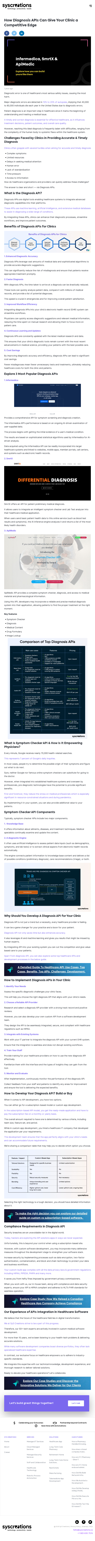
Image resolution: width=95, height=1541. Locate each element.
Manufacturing (55, 1473)
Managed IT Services (35, 1441)
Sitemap (85, 1526)
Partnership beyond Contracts (73, 1423)
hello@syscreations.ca (83, 1530)
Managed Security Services (34, 1456)
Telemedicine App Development (56, 1480)
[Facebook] (6, 33)
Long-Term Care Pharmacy (56, 1448)
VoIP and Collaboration (36, 1462)
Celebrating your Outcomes (31, 1423)
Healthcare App (55, 1441)
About (6, 1447)
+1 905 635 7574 (85, 1533)
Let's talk (76, 1403)
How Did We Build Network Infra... (79, 1474)
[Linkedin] (21, 33)
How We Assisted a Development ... (79, 1482)
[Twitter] (14, 33)
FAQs (91, 1526)
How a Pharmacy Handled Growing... (79, 1443)
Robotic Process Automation (33, 1477)
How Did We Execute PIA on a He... (80, 1497)
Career (7, 1452)
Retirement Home (56, 1455)
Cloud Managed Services (33, 1448)
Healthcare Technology (31, 1469)
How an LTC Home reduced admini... (79, 1466)
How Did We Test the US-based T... (80, 1505)
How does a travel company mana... (79, 1451)
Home (6, 1441)
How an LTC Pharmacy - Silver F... (81, 1458)
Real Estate (54, 1468)
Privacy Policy (76, 1526)
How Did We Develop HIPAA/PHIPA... (80, 1490)
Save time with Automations (53, 1426)
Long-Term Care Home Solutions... (58, 1461)
